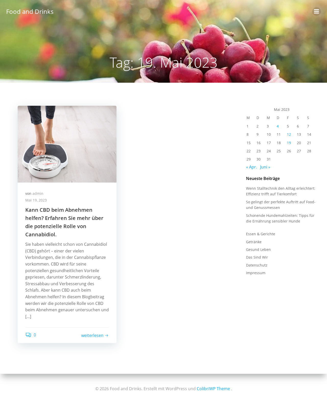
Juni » (265, 167)
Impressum (255, 272)
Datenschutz (256, 265)
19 (289, 142)
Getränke (254, 241)
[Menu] (316, 11)
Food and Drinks (29, 11)
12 (289, 134)
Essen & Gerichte (260, 233)
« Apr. (251, 167)
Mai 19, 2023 (36, 200)
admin (37, 193)
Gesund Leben (258, 249)
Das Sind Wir (257, 257)
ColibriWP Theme (213, 388)
